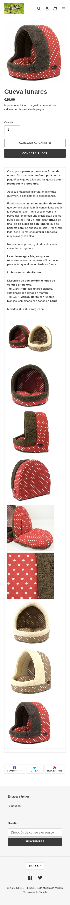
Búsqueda (14, 805)
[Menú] (63, 8)
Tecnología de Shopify (35, 892)
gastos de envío (42, 105)
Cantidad (9, 122)
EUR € (33, 866)
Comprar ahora (35, 153)
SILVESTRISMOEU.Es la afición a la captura (39, 888)
